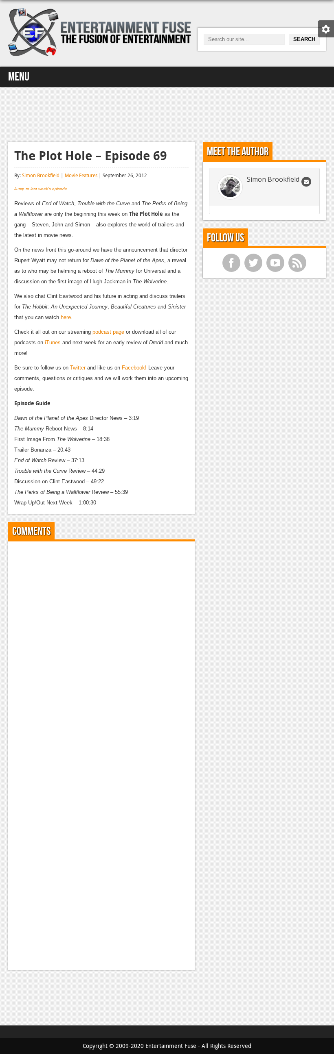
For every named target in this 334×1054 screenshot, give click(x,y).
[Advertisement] (167, 113)
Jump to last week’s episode (40, 189)
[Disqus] (101, 649)
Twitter (78, 368)
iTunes (53, 342)
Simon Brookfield (40, 175)
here (66, 317)
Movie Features (81, 175)
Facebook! (135, 368)
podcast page (109, 332)
